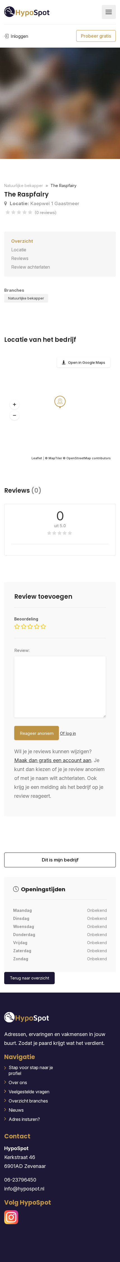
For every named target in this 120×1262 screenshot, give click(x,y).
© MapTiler (53, 458)
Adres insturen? (24, 1119)
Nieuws (16, 1110)
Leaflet (37, 458)
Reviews (19, 258)
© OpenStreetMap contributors (87, 458)
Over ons (18, 1082)
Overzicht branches (28, 1101)
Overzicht (22, 241)
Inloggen (18, 36)
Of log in (68, 733)
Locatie (18, 249)
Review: (22, 650)
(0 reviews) (46, 212)
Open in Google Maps (86, 362)
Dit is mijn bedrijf (60, 862)
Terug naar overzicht (29, 978)
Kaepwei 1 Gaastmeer (44, 203)
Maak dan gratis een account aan (52, 760)
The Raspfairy (63, 185)
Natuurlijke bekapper (26, 298)
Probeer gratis (96, 36)
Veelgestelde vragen (29, 1091)
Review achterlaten (30, 267)
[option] (60, 103)
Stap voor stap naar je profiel (31, 1070)
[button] (14, 404)
